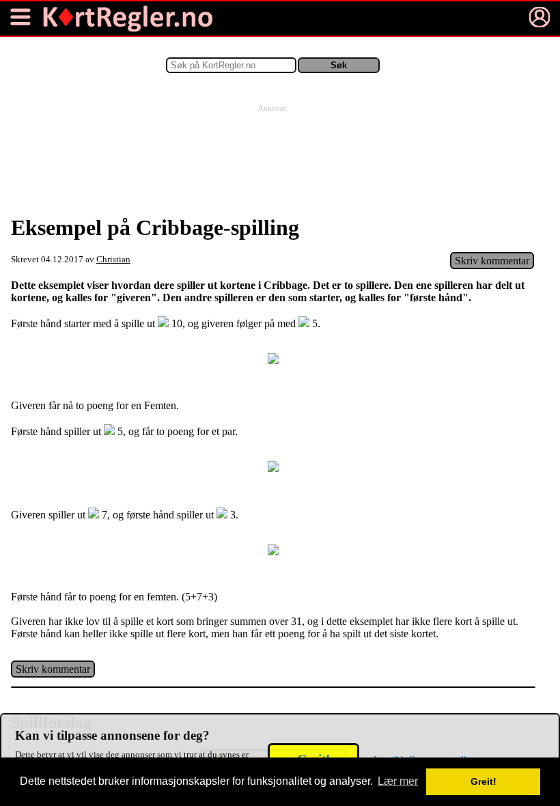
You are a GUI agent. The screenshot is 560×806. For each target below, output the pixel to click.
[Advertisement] (273, 146)
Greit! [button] (483, 781)
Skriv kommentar (492, 260)
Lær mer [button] (398, 781)
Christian (113, 259)
